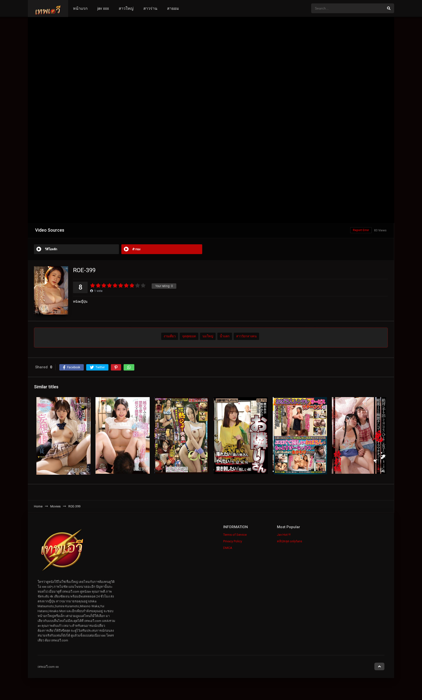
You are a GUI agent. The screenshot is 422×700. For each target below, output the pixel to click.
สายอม (173, 8)
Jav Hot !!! (284, 534)
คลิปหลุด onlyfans (289, 541)
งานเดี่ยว (170, 336)
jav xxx (103, 8)
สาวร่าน (150, 8)
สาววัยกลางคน (246, 336)
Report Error (361, 230)
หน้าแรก (80, 8)
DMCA (227, 548)
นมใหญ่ (207, 336)
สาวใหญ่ (126, 8)
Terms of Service (235, 534)
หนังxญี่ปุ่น (80, 301)
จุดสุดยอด (189, 336)
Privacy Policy (232, 541)
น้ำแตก (225, 336)
